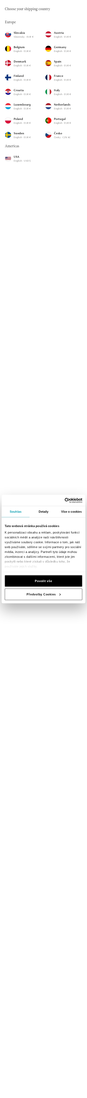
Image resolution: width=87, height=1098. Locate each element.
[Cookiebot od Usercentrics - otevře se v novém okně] (64, 500)
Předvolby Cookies (41, 594)
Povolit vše (43, 581)
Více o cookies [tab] (71, 511)
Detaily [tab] (44, 511)
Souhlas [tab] (15, 511)
